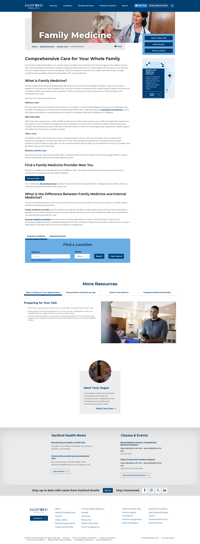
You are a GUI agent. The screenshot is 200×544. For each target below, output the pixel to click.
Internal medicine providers (38, 219)
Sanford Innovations (158, 509)
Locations (36, 236)
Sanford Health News (65, 523)
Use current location (41, 260)
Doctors (58, 236)
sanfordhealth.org (103, 540)
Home (34, 47)
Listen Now (151, 94)
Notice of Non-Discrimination (59, 540)
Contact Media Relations (92, 509)
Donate (84, 512)
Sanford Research (130, 523)
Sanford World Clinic (158, 519)
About (58, 509)
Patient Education (89, 523)
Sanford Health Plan (131, 509)
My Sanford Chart (159, 5)
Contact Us (38, 518)
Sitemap (66, 538)
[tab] (36, 237)
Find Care (141, 5)
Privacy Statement (107, 538)
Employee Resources (150, 538)
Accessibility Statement (83, 540)
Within (77, 252)
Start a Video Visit (158, 38)
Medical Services (47, 47)
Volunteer (86, 516)
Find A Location (158, 51)
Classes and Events (64, 527)
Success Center (168, 538)
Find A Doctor (158, 44)
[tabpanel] (100, 322)
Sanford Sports (155, 523)
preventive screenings (111, 110)
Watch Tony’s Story (105, 408)
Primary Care (62, 47)
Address (35, 252)
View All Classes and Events (134, 475)
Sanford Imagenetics (132, 519)
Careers (58, 516)
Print (120, 46)
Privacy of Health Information (84, 538)
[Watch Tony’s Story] (100, 371)
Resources (86, 520)
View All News (59, 471)
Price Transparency (90, 527)
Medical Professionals (65, 512)
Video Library (61, 520)
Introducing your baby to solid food (68, 442)
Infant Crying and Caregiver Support (138, 459)
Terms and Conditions (36, 540)
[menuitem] (53, 5)
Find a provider (33, 178)
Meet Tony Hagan (96, 387)
